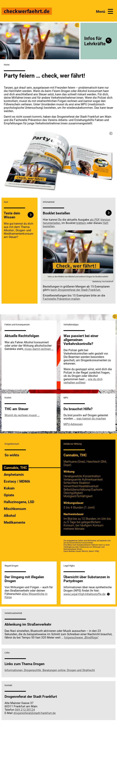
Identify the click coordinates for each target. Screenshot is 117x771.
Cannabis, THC (15, 468)
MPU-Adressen (73, 424)
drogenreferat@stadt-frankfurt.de (34, 713)
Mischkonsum (15, 509)
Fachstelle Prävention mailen (61, 299)
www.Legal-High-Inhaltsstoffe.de (84, 594)
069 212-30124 (25, 709)
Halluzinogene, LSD (19, 502)
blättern (81, 223)
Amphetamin (14, 475)
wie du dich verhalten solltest (83, 381)
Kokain (9, 488)
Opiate (9, 495)
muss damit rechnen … (39, 349)
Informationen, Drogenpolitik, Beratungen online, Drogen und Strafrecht (50, 670)
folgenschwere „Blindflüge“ (81, 637)
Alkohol (10, 516)
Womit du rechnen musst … (22, 415)
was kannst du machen (91, 418)
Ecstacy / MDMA (17, 481)
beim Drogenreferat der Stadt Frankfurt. (76, 290)
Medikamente (14, 522)
